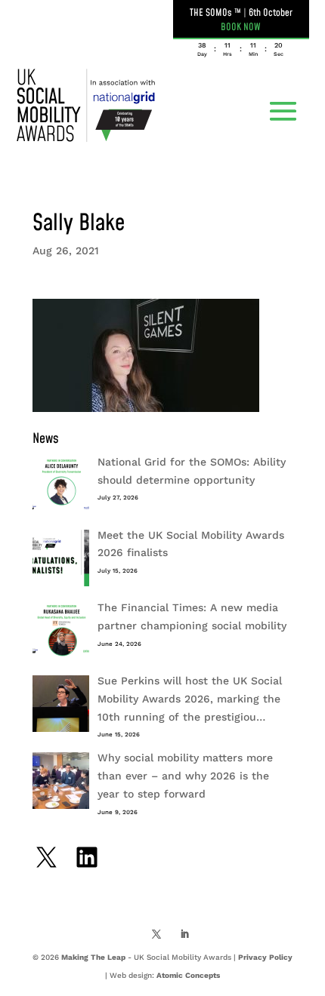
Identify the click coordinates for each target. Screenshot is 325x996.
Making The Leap (93, 957)
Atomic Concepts (188, 975)
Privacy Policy (265, 957)
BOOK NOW (241, 27)
